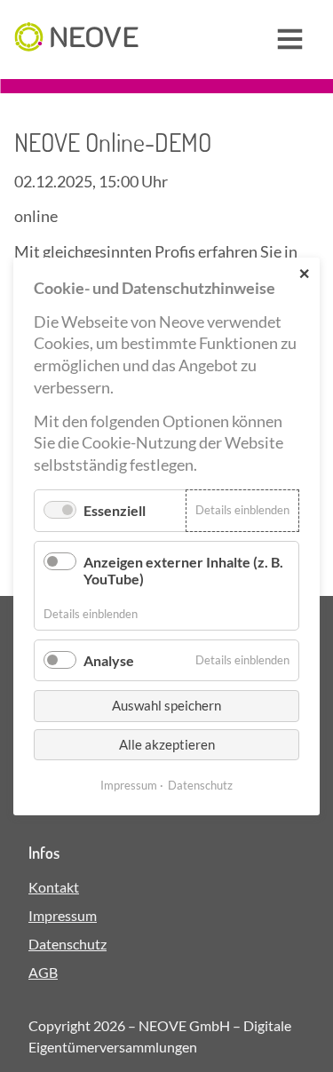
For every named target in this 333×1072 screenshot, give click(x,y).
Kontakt (53, 886)
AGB (43, 972)
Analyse (108, 660)
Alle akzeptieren (167, 743)
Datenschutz (67, 943)
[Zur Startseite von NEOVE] (76, 39)
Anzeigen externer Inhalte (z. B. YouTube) (183, 569)
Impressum (62, 915)
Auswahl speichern (166, 705)
